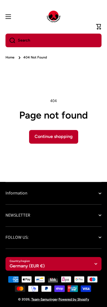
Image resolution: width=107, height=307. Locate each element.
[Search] (10, 40)
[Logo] (53, 17)
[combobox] (53, 40)
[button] (99, 26)
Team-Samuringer (44, 299)
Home (10, 57)
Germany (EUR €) (27, 265)
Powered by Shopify (73, 299)
